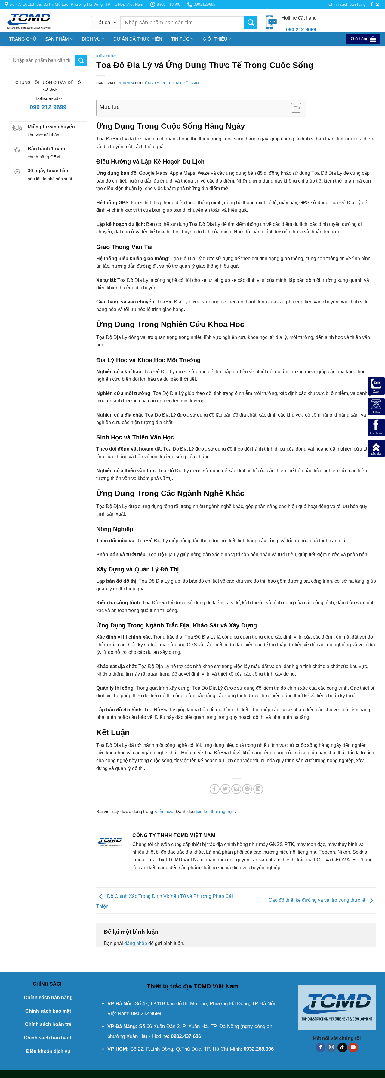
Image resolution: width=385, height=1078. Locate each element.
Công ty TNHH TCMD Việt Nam (170, 83)
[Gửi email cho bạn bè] (236, 789)
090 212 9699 (48, 107)
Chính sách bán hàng (346, 4)
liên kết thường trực (215, 811)
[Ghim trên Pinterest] (247, 789)
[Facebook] (376, 427)
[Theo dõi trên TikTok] (342, 1048)
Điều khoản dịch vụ (48, 1051)
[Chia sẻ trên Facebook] (215, 789)
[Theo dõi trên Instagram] (331, 1048)
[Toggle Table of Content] (293, 108)
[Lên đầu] (376, 448)
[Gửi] (250, 22)
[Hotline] (376, 406)
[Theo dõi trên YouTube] (353, 1048)
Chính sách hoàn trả (48, 1024)
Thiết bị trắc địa (169, 986)
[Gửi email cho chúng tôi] (377, 4)
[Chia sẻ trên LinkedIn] (258, 789)
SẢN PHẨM (57, 39)
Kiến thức (106, 56)
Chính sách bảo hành (48, 1037)
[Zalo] (376, 385)
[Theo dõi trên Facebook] (372, 4)
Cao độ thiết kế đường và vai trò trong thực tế (317, 900)
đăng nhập (135, 943)
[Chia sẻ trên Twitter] (225, 789)
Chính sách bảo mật (48, 1011)
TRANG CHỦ (22, 39)
